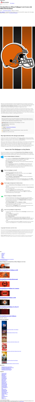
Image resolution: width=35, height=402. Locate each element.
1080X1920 (3, 253)
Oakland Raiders (4, 389)
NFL (2, 388)
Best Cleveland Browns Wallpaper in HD (9, 270)
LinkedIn (11, 259)
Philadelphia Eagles (4, 390)
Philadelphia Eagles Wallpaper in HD (7, 369)
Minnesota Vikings (4, 386)
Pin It (13, 259)
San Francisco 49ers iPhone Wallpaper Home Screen (14, 351)
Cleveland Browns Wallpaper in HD (8, 297)
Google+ (8, 259)
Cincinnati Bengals (4, 377)
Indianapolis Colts (4, 383)
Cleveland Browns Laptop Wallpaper (8, 316)
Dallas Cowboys (4, 379)
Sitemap (3, 397)
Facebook (3, 259)
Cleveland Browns (4, 378)
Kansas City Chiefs (4, 384)
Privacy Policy (22, 401)
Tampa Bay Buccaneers (5, 392)
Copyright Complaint (4, 396)
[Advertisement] (17, 20)
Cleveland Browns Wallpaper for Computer (9, 288)
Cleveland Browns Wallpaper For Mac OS (9, 306)
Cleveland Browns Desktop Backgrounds (9, 279)
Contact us (3, 395)
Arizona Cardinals (4, 373)
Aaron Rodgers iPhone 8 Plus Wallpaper (12, 360)
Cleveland (3, 254)
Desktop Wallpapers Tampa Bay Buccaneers (13, 363)
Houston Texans (4, 382)
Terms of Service (4, 398)
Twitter (1, 259)
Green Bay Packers (4, 381)
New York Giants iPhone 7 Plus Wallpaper (12, 329)
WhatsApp (6, 259)
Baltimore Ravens (4, 374)
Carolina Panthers (4, 376)
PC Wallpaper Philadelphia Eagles (6, 368)
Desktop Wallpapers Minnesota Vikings (12, 332)
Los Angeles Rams (4, 385)
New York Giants (4, 387)
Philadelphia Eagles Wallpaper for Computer (8, 367)
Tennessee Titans (4, 393)
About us (3, 394)
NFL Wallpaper (12, 3)
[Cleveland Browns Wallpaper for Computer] (5, 286)
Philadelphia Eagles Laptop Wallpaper (7, 366)
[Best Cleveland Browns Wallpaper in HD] (5, 268)
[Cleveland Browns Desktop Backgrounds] (5, 277)
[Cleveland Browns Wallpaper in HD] (5, 295)
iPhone (3, 255)
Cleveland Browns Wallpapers (7, 10)
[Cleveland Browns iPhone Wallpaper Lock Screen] (17, 58)
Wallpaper (3, 257)
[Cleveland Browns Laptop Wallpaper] (5, 314)
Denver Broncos (4, 380)
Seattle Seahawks (4, 391)
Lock (2, 256)
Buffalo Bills (3, 375)
